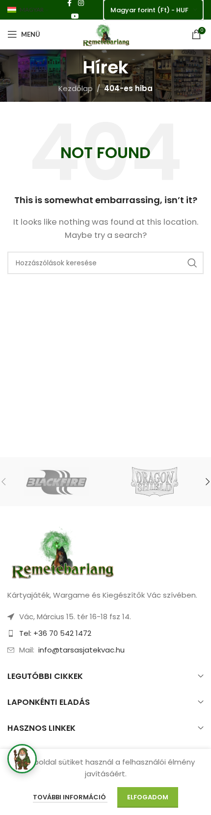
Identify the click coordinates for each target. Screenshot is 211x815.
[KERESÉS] (192, 263)
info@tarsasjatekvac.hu (81, 650)
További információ (70, 797)
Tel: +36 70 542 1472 (55, 633)
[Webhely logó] (105, 33)
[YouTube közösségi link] (75, 16)
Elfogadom (147, 797)
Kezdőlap (75, 88)
